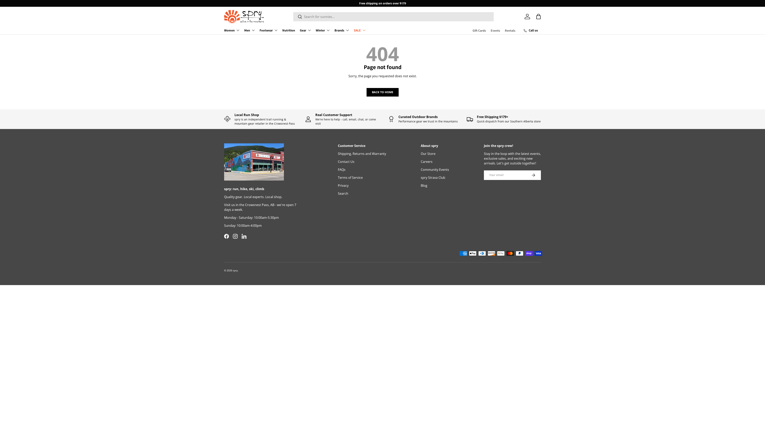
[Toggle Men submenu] (253, 30)
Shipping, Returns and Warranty (362, 153)
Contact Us (346, 161)
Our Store (428, 153)
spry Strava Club (433, 177)
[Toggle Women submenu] (237, 30)
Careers (427, 161)
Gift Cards (479, 30)
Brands (339, 30)
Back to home (382, 92)
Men (247, 30)
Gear (303, 30)
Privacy (343, 185)
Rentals (510, 30)
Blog (424, 185)
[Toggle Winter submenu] (328, 30)
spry (235, 270)
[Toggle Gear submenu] (309, 30)
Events (495, 30)
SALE (357, 30)
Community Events (435, 169)
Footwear (266, 30)
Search (343, 193)
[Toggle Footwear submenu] (276, 30)
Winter (320, 30)
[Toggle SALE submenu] (364, 30)
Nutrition (288, 30)
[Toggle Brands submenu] (347, 30)
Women (229, 30)
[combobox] (393, 16)
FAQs (341, 169)
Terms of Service (350, 177)
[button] (538, 16)
